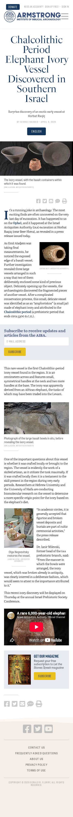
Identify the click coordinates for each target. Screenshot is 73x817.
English (36, 131)
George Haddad (29, 122)
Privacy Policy (36, 764)
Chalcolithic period (17, 312)
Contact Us (36, 747)
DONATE (12, 7)
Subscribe (44, 676)
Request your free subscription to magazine (49, 664)
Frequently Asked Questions (36, 752)
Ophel (17, 223)
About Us (36, 758)
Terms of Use (36, 770)
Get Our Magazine (46, 656)
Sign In (65, 6)
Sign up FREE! (52, 6)
